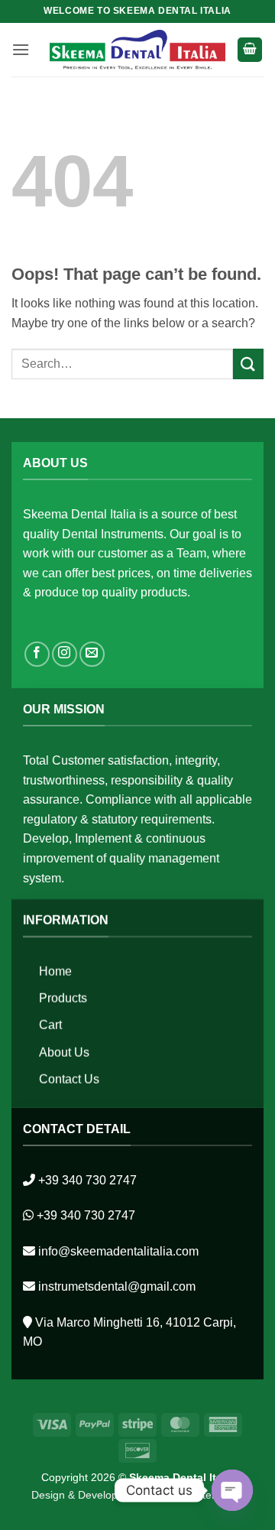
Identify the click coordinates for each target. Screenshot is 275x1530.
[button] (20, 49)
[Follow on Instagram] (64, 654)
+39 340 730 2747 (87, 1180)
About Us (64, 1052)
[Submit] (248, 363)
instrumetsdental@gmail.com (117, 1286)
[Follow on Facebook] (37, 654)
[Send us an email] (92, 654)
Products (63, 998)
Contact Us (69, 1079)
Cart (50, 1025)
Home (55, 971)
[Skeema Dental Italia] (137, 49)
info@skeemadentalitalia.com (118, 1251)
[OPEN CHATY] (232, 1490)
